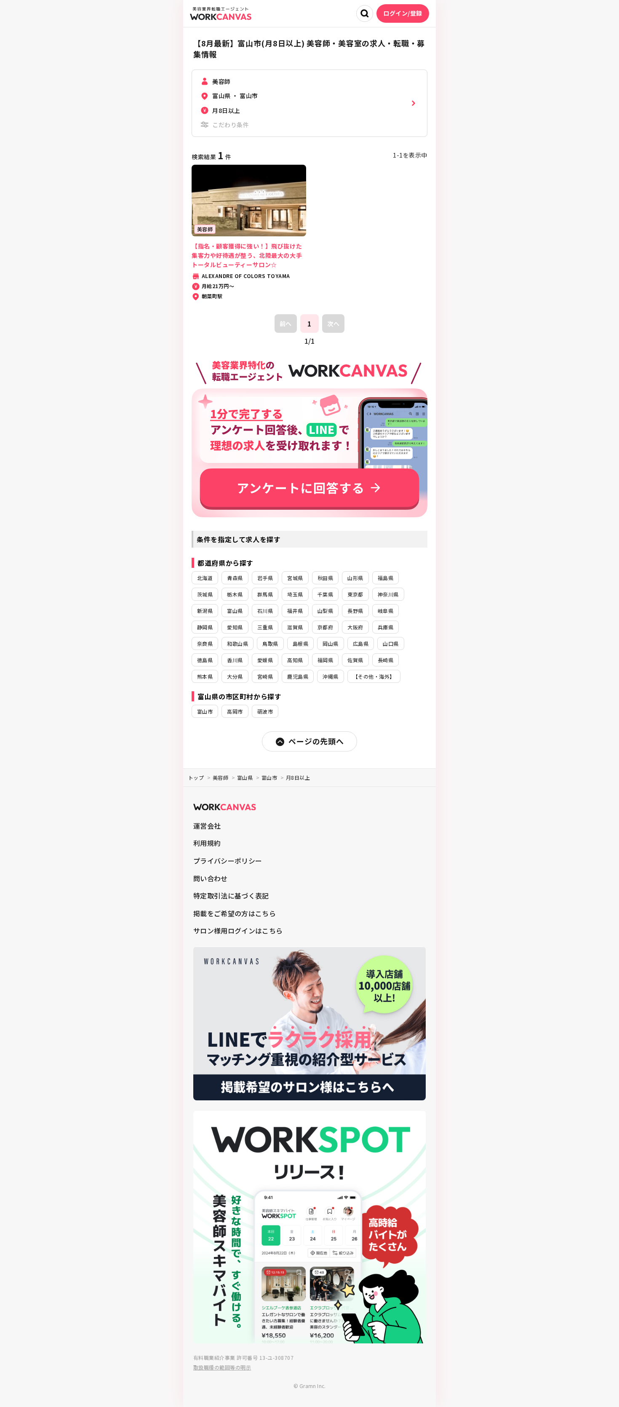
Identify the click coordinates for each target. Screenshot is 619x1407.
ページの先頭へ (316, 741)
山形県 (355, 577)
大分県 (235, 676)
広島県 (360, 643)
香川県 (235, 659)
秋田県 (325, 577)
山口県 (390, 643)
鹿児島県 (297, 676)
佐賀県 (355, 659)
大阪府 (355, 627)
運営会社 (207, 826)
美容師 (220, 777)
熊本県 (205, 676)
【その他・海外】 (374, 676)
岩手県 (265, 577)
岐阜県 (385, 610)
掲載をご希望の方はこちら (234, 913)
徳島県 (205, 659)
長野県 (355, 610)
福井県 (295, 610)
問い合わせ (210, 878)
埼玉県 (295, 594)
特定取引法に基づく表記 (231, 896)
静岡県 (205, 627)
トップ (196, 777)
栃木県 (235, 594)
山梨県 (325, 610)
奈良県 (205, 643)
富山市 (205, 711)
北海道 (205, 577)
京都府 (325, 627)
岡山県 (330, 643)
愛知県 (235, 627)
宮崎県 (265, 676)
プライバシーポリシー (227, 861)
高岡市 (235, 711)
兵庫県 (385, 627)
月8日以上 (298, 777)
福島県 (385, 577)
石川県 (265, 610)
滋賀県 (295, 627)
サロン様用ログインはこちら (238, 931)
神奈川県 (388, 594)
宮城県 (295, 577)
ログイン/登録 (402, 13)
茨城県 (205, 594)
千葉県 (325, 594)
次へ (333, 323)
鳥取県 (270, 643)
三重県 (265, 627)
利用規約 (207, 843)
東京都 (355, 594)
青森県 (235, 577)
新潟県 (205, 610)
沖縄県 (330, 676)
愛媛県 (265, 659)
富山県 (235, 610)
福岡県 (325, 659)
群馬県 (265, 594)
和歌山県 (237, 643)
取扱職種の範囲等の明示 (222, 1367)
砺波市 (265, 711)
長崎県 (385, 659)
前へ (286, 323)
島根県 (300, 643)
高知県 (295, 659)
